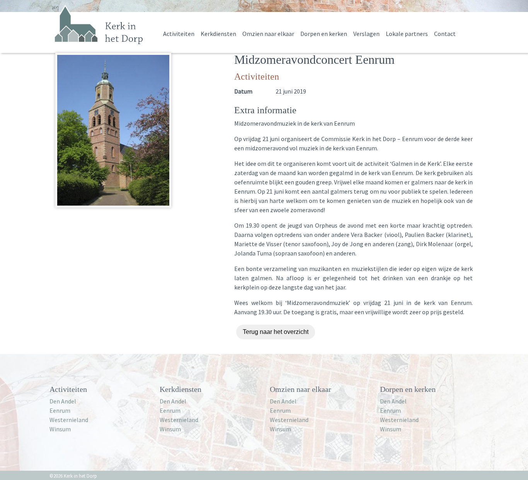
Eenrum (59, 410)
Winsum (60, 429)
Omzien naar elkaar (268, 33)
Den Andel (62, 401)
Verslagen (366, 33)
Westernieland (68, 420)
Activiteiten (178, 33)
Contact (445, 33)
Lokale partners (407, 33)
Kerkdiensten (218, 33)
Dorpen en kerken (323, 33)
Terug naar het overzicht (275, 332)
